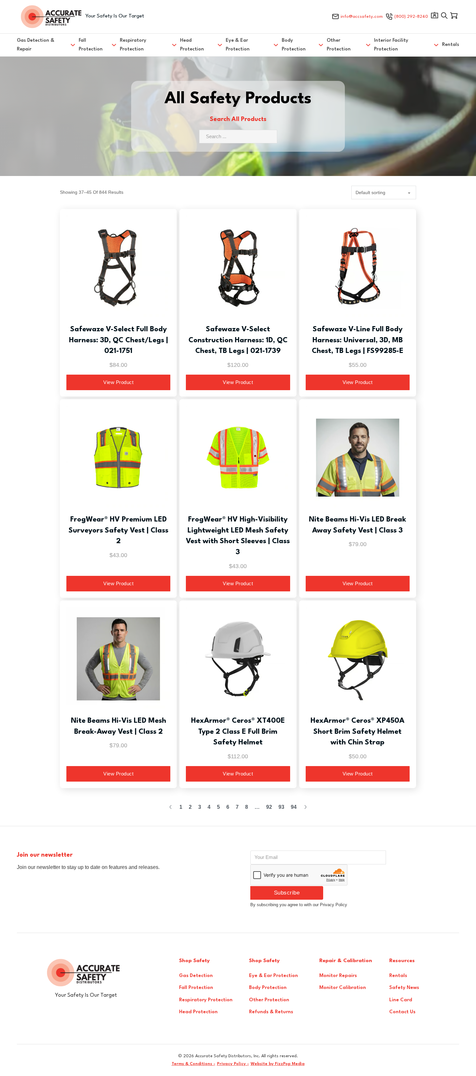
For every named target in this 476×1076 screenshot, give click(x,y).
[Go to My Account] (434, 17)
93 (281, 807)
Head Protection (192, 45)
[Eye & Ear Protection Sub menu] (275, 45)
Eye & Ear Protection (238, 45)
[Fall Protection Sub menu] (114, 45)
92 (269, 807)
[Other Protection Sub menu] (368, 45)
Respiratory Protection (133, 45)
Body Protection (294, 45)
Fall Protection (91, 45)
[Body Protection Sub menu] (320, 45)
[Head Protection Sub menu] (219, 45)
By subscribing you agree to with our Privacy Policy (298, 904)
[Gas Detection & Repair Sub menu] (72, 45)
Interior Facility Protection (391, 45)
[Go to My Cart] (454, 17)
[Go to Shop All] (444, 17)
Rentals (450, 44)
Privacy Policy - (233, 1064)
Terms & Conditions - (193, 1064)
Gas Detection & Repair (35, 45)
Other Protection (339, 45)
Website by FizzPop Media (278, 1064)
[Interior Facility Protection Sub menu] (436, 45)
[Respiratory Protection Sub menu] (174, 45)
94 (294, 807)
